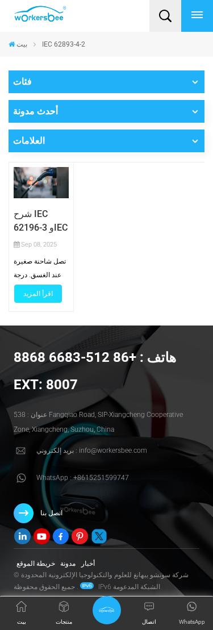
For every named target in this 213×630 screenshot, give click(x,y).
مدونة (68, 564)
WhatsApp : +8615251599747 (82, 478)
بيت (21, 44)
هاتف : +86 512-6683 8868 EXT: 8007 (95, 371)
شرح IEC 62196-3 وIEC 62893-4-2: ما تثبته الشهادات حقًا (41, 221)
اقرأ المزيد (38, 294)
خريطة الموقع (35, 564)
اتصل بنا (51, 513)
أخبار (88, 564)
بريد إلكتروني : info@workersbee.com (91, 450)
